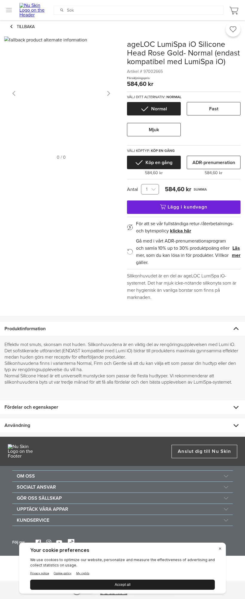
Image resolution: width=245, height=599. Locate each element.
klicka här (180, 231)
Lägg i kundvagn (187, 207)
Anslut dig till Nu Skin (204, 451)
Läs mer (236, 251)
